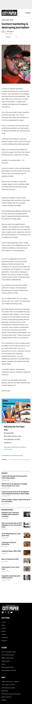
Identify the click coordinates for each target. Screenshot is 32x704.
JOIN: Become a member (8, 687)
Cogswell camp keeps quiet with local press (11, 577)
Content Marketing (13, 459)
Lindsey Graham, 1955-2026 (11, 551)
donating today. (8, 449)
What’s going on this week (9, 670)
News (11, 20)
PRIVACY (4, 700)
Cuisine (4, 622)
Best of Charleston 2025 (8, 652)
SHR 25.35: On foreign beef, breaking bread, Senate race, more (14, 485)
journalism (21, 459)
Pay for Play (27, 459)
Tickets (4, 634)
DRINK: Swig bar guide (8, 658)
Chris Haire (5, 20)
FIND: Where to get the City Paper (11, 694)
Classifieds (5, 637)
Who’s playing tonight (8, 667)
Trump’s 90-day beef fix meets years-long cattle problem (15, 477)
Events (4, 664)
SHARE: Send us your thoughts (10, 681)
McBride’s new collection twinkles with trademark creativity (10, 514)
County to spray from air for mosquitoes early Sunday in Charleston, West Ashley (15, 492)
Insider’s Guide (6, 661)
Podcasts (4, 640)
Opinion (4, 631)
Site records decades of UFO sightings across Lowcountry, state (12, 525)
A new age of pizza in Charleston (9, 543)
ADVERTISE (5, 691)
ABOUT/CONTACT (7, 697)
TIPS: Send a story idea (8, 684)
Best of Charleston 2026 (10, 559)
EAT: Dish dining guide (8, 655)
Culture (4, 628)
